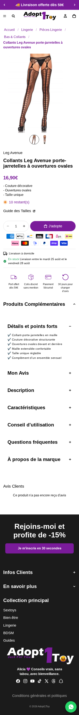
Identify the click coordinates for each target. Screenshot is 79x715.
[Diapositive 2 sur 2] (44, 139)
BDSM (8, 633)
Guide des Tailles (17, 211)
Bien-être (10, 618)
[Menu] (4, 16)
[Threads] (53, 681)
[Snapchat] (61, 681)
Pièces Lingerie (51, 29)
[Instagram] (25, 681)
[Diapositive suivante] (74, 4)
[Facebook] (18, 681)
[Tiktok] (39, 681)
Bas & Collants (15, 37)
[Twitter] (46, 681)
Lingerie (27, 29)
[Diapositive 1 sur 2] (34, 139)
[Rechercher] (13, 16)
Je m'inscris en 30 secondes (39, 548)
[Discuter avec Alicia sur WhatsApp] (71, 707)
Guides (9, 640)
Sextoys (9, 610)
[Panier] (74, 16)
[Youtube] (32, 681)
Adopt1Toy (44, 706)
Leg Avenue (12, 153)
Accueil (9, 29)
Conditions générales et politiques (39, 696)
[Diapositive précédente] (4, 4)
